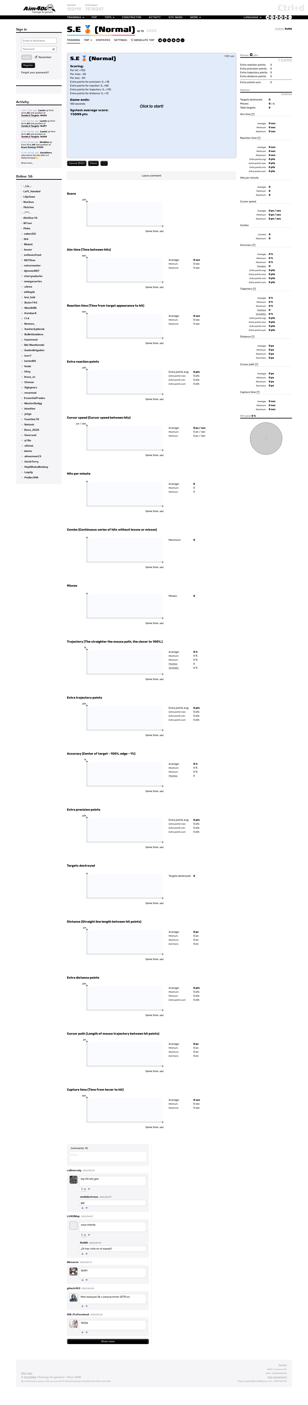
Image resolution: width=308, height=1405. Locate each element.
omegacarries (33, 281)
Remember (44, 57)
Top (86, 40)
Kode (27, 366)
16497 (43, 126)
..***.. (26, 212)
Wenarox (73, 1262)
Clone (93, 163)
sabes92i (30, 233)
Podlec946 (31, 477)
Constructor (131, 17)
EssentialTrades (34, 398)
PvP (94, 17)
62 (28, 113)
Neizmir (29, 424)
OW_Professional (78, 1314)
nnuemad (30, 392)
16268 (43, 136)
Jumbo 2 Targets (30, 115)
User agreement (277, 1377)
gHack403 (73, 1288)
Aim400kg (30, 1377)
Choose (29, 382)
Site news (175, 17)
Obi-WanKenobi (34, 345)
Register (28, 65)
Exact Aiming (28, 147)
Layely (41, 110)
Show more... (27, 163)
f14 (26, 318)
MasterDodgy (33, 403)
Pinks (26, 228)
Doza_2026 (31, 429)
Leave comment (151, 175)
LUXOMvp (73, 1216)
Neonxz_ (29, 323)
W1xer (27, 223)
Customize (286, 94)
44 (33, 144)
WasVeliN (30, 308)
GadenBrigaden (34, 350)
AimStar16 (30, 218)
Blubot (28, 244)
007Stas (29, 260)
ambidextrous (89, 1196)
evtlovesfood (32, 255)
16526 (43, 115)
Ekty (27, 371)
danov (28, 451)
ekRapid (29, 292)
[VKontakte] (169, 40)
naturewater (32, 265)
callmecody (74, 1170)
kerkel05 (30, 361)
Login (26, 57)
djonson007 (31, 270)
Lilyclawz (29, 196)
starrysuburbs (33, 276)
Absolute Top (144, 40)
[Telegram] (160, 40)
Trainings (74, 17)
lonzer (28, 249)
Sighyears (30, 387)
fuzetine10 (31, 419)
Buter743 (30, 302)
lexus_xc (29, 377)
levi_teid (29, 297)
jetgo (27, 414)
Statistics (103, 40)
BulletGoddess (33, 334)
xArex (28, 286)
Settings (120, 40)
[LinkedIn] (178, 40)
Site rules (26, 1373)
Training (73, 40)
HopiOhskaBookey (36, 467)
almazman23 (32, 456)
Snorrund (30, 435)
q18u (27, 440)
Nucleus (28, 202)
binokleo (44, 142)
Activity (155, 17)
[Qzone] (173, 40)
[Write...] (108, 1156)
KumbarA (30, 313)
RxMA (288, 28)
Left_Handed (31, 191)
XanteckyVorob (34, 329)
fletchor (28, 207)
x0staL (29, 445)
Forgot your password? (35, 72)
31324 (39, 147)
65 (28, 134)
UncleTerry (46, 152)
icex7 (27, 355)
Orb (26, 239)
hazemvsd (31, 339)
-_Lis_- (27, 186)
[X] (165, 40)
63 (28, 123)
